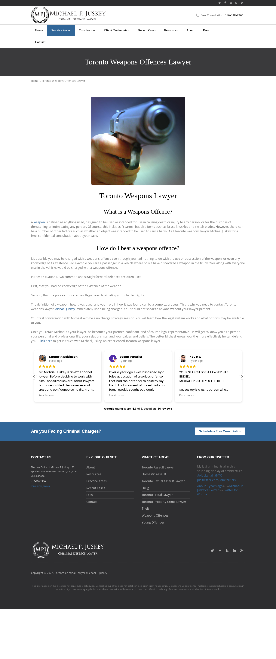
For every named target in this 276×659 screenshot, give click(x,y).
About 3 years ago (210, 486)
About (190, 30)
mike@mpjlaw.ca (40, 486)
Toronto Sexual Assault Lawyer (163, 481)
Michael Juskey (64, 309)
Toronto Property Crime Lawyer (164, 502)
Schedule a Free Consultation (220, 431)
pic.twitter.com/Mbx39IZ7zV (216, 480)
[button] (242, 376)
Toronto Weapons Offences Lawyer (63, 80)
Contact (40, 42)
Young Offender (153, 522)
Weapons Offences (155, 515)
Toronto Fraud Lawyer (157, 495)
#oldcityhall (205, 475)
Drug (145, 488)
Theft (145, 508)
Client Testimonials (117, 30)
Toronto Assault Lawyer (158, 467)
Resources (171, 30)
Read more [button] (46, 395)
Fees (206, 30)
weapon (39, 222)
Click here (45, 341)
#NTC (218, 475)
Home (39, 30)
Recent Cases (147, 30)
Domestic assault (154, 474)
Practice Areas (60, 30)
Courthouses (87, 30)
